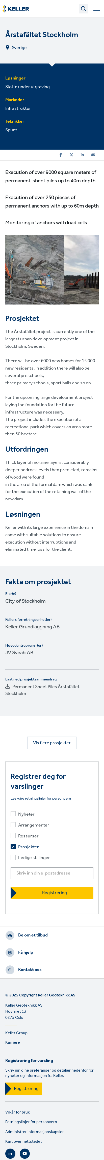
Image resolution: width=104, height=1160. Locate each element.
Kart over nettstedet (23, 1142)
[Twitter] (71, 155)
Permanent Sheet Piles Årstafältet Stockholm (42, 690)
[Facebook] (61, 155)
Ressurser (28, 836)
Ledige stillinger (34, 858)
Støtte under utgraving (27, 87)
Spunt (11, 130)
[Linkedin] (82, 155)
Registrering (26, 1088)
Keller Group (16, 1033)
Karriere (12, 1042)
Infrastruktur (18, 108)
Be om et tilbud (33, 935)
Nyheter (26, 814)
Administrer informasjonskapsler (34, 1132)
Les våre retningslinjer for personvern (41, 798)
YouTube (25, 1154)
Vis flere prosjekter (52, 743)
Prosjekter (28, 847)
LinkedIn (10, 1154)
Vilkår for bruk (17, 1112)
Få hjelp (25, 952)
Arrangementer (33, 825)
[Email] (93, 155)
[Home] (16, 9)
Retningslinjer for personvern (31, 1122)
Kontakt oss (30, 969)
